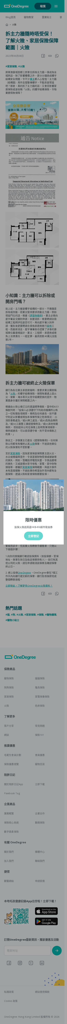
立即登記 (33, 536)
